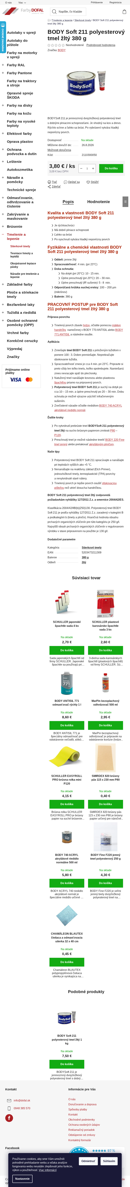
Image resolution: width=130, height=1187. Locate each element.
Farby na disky (19, 105)
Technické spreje (21, 190)
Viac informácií (48, 1170)
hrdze (86, 325)
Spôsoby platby (77, 1109)
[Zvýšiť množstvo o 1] (93, 168)
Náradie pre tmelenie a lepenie (24, 275)
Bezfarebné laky (21, 305)
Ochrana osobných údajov (84, 1124)
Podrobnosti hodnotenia (100, 45)
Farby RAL (16, 65)
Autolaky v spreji (21, 32)
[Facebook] (9, 1118)
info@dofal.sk (22, 1100)
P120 (57, 435)
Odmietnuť (88, 1161)
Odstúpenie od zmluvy (81, 1135)
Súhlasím (109, 1161)
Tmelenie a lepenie (16, 236)
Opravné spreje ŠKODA (20, 95)
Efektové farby (19, 134)
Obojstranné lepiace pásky (23, 265)
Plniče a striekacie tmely (22, 294)
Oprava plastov (20, 141)
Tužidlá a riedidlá (21, 312)
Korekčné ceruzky (22, 341)
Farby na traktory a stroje (21, 83)
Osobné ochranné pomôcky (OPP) (22, 323)
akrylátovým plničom (101, 444)
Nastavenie (22, 1178)
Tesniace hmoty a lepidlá (21, 255)
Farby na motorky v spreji (22, 55)
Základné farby (19, 284)
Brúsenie (14, 226)
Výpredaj (14, 349)
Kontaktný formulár (79, 1140)
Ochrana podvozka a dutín (22, 152)
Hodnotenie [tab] (98, 201)
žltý (84, 562)
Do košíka (111, 168)
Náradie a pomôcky (15, 180)
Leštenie (14, 162)
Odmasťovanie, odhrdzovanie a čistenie (20, 202)
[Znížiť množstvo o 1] (81, 168)
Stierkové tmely (20, 246)
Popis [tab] (68, 201)
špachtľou (60, 382)
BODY (62, 50)
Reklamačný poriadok (81, 1129)
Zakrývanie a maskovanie (18, 216)
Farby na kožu (19, 113)
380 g (85, 557)
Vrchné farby (18, 333)
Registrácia (116, 2)
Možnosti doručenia (59, 150)
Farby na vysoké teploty (21, 123)
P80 (112, 430)
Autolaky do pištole (17, 43)
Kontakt (73, 1114)
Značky (13, 357)
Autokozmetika (20, 170)
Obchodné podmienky (81, 1119)
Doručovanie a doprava (82, 1104)
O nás (8, 2)
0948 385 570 (22, 1108)
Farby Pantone (19, 73)
